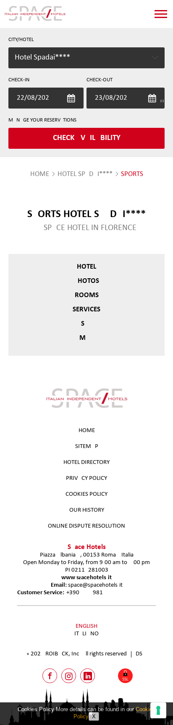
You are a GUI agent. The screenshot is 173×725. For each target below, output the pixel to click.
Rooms (87, 295)
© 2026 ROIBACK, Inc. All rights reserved (77, 654)
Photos (86, 281)
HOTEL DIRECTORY (86, 462)
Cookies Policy (86, 494)
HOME (39, 174)
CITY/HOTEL (21, 39)
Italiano (86, 634)
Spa (86, 323)
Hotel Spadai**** (85, 174)
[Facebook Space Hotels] (49, 675)
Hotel (86, 266)
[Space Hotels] (34, 20)
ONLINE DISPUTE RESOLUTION (86, 526)
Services (86, 309)
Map (86, 338)
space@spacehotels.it (95, 585)
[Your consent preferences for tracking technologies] (158, 710)
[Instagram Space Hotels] (68, 675)
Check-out (99, 80)
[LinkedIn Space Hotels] (87, 675)
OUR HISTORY (86, 510)
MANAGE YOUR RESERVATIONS (42, 120)
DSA (141, 654)
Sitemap (86, 446)
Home (87, 430)
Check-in (18, 80)
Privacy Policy (86, 478)
